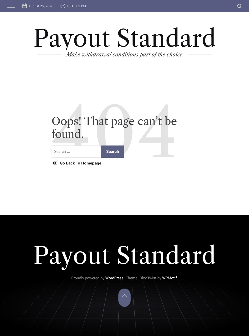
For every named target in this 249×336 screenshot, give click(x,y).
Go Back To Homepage (80, 163)
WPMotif (169, 278)
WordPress (114, 278)
